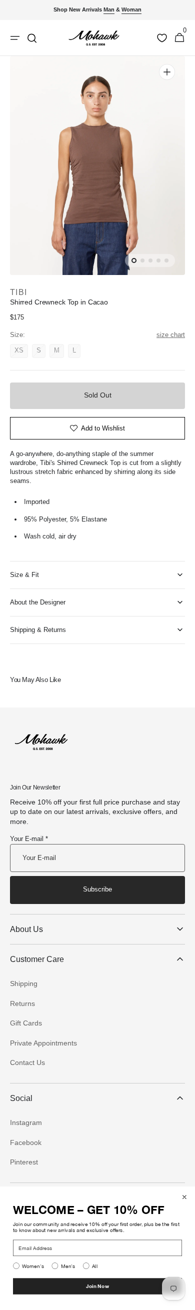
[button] (179, 38)
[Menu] (15, 38)
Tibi (18, 292)
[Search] (32, 38)
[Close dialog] (184, 1197)
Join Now (97, 1286)
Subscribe (97, 889)
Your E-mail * (29, 838)
